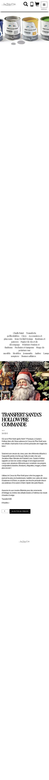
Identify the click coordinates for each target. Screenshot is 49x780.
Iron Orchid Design (24, 339)
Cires (24, 336)
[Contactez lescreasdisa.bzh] (32, 4)
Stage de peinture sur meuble (23, 350)
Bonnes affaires (29, 356)
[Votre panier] (37, 4)
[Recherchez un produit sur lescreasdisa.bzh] (25, 4)
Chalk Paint (18, 333)
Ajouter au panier (20, 511)
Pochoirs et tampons (24, 347)
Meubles (17, 353)
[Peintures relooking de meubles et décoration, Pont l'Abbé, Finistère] (8, 3)
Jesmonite (28, 353)
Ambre (38, 353)
